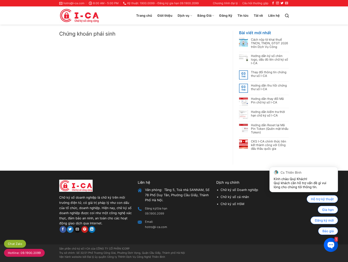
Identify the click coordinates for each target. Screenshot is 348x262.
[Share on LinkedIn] (92, 229)
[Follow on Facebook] (273, 3)
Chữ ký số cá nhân (235, 197)
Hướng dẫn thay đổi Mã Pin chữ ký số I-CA (267, 100)
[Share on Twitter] (70, 229)
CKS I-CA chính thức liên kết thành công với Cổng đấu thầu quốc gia (268, 145)
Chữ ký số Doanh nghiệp (239, 190)
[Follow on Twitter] (282, 3)
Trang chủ (144, 15)
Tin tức (243, 15)
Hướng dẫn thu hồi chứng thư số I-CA (269, 87)
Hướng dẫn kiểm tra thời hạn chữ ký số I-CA (268, 113)
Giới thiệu (164, 15)
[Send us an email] (286, 3)
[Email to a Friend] (77, 229)
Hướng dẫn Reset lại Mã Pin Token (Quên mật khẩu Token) (269, 128)
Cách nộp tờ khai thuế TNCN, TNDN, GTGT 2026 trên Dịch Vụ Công (269, 43)
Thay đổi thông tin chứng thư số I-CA (268, 74)
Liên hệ (274, 15)
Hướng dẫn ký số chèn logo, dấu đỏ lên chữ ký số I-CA (269, 59)
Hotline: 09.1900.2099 (24, 253)
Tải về (258, 15)
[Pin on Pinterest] (84, 229)
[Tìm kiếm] (287, 15)
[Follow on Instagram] (277, 3)
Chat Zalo (15, 244)
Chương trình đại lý (225, 3)
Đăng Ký (225, 15)
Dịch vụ (183, 15)
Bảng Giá (204, 15)
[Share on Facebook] (63, 229)
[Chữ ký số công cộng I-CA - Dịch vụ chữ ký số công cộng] (79, 15)
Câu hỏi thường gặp (255, 3)
